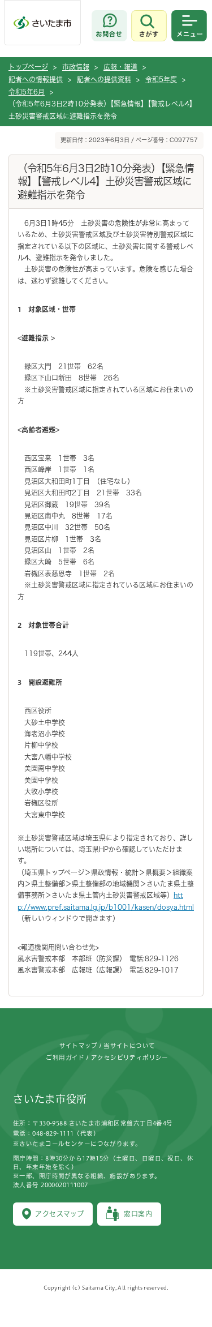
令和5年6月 (26, 91)
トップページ (28, 66)
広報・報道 (120, 66)
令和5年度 (161, 79)
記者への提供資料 (104, 79)
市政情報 (75, 66)
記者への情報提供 (35, 79)
